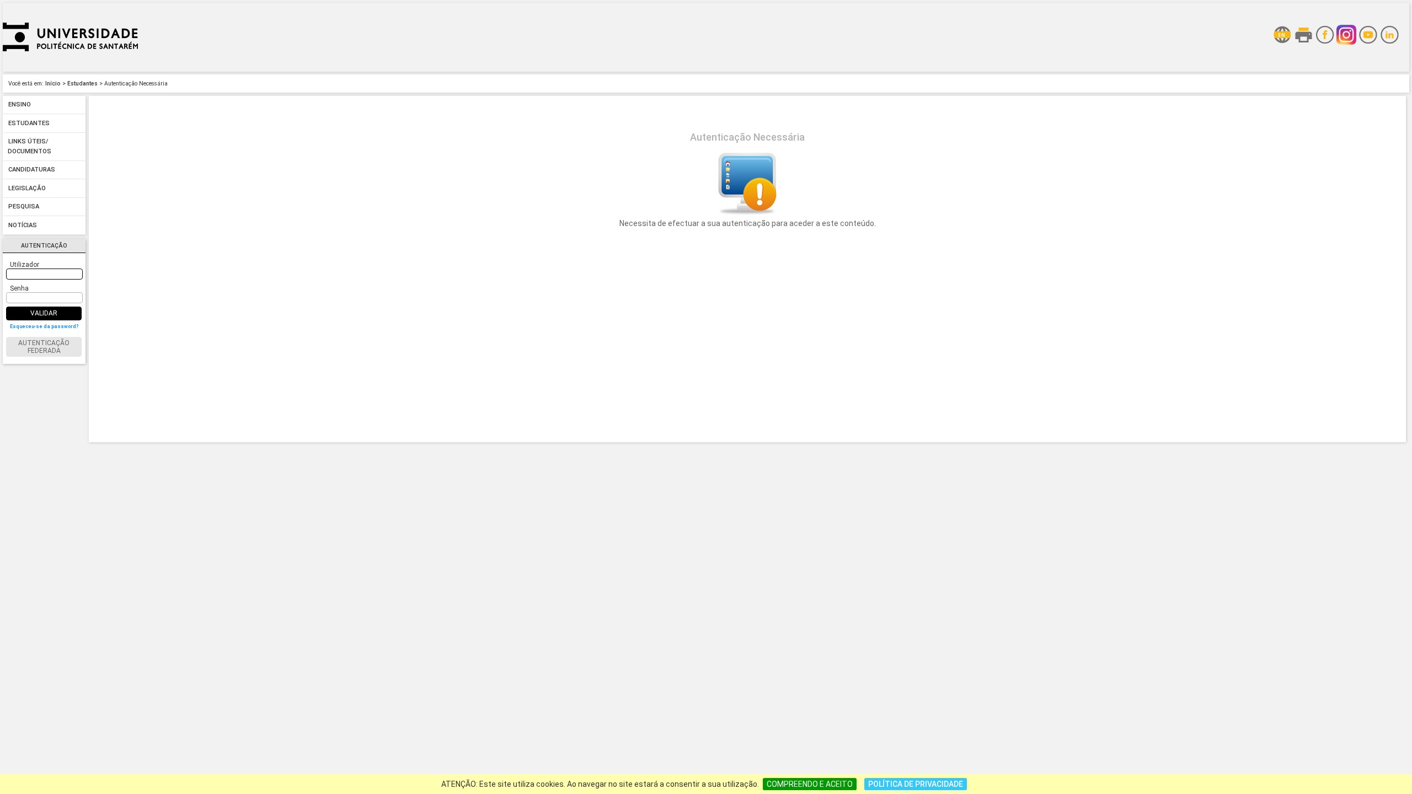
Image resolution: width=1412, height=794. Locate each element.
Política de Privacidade (915, 784)
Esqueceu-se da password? (44, 326)
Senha (19, 288)
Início (53, 83)
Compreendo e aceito (810, 784)
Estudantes (82, 83)
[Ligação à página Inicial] (70, 69)
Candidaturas (31, 170)
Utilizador (24, 265)
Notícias (22, 225)
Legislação (27, 188)
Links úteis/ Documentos (29, 146)
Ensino (19, 105)
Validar (43, 313)
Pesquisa (23, 207)
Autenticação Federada (43, 347)
